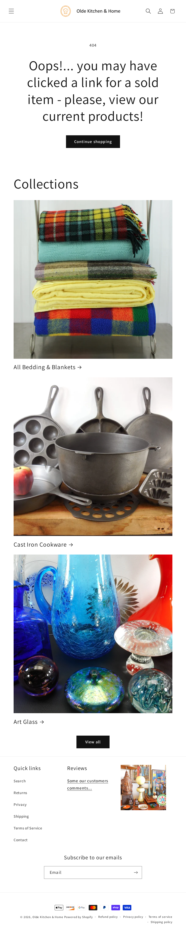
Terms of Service (28, 828)
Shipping (21, 816)
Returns (20, 792)
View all (93, 741)
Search (20, 780)
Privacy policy (133, 917)
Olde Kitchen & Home (47, 917)
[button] (11, 11)
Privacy (20, 804)
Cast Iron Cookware (40, 544)
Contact (21, 839)
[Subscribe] (136, 872)
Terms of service (160, 917)
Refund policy (108, 917)
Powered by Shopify (78, 917)
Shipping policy (161, 922)
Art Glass (26, 721)
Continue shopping (93, 141)
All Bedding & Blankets (45, 367)
